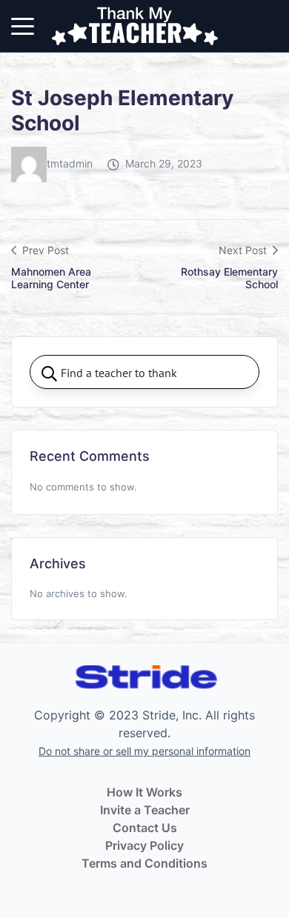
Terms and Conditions (144, 863)
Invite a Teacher (145, 809)
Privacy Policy (144, 845)
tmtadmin (70, 163)
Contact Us (145, 827)
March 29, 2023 (163, 163)
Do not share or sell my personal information (144, 751)
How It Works (144, 792)
